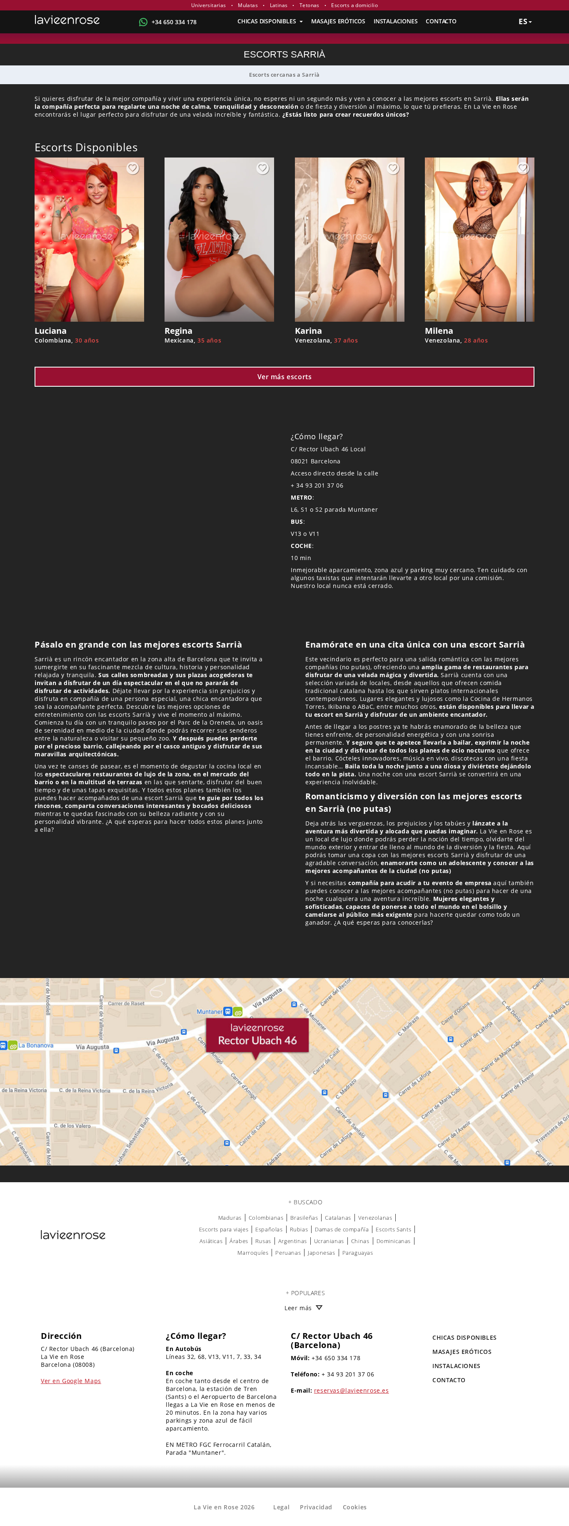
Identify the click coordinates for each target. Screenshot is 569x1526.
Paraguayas (357, 1252)
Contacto (441, 21)
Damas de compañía (342, 1229)
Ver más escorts (284, 376)
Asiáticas (211, 1241)
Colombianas (266, 1217)
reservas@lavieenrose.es (351, 1390)
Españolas (268, 1229)
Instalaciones (395, 21)
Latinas (279, 5)
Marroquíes (252, 1252)
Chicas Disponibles (267, 21)
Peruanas (288, 1252)
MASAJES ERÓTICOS (338, 21)
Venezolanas (375, 1217)
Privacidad (316, 1507)
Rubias (299, 1229)
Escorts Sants (393, 1229)
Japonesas (321, 1252)
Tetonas (309, 5)
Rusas (263, 1241)
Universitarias (208, 5)
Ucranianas (329, 1241)
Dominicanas (394, 1241)
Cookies (355, 1507)
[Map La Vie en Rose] (284, 1072)
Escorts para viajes (223, 1229)
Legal (281, 1507)
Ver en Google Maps (71, 1381)
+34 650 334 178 (174, 22)
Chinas (360, 1241)
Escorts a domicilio (354, 5)
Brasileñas (304, 1217)
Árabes (239, 1241)
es (523, 21)
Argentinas (292, 1241)
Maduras (230, 1217)
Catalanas (338, 1217)
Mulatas (248, 5)
